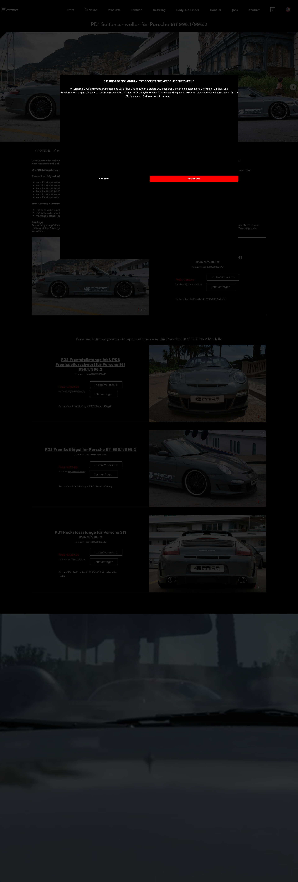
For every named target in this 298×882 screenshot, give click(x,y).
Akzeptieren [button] (194, 178)
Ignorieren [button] (104, 178)
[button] (171, 96)
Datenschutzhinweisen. (156, 96)
